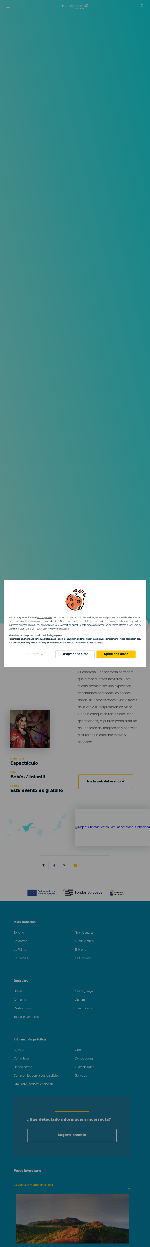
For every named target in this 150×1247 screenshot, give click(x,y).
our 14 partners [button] (44, 618)
